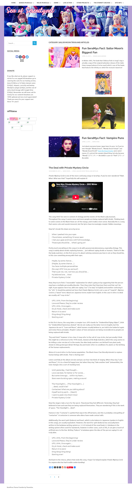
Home (13, 3)
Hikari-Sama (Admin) (99, 56)
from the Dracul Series (105, 151)
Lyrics (74, 171)
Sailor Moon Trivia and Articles (87, 171)
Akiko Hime (95, 141)
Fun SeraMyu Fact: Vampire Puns (103, 138)
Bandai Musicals (25, 3)
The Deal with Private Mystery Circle (69, 167)
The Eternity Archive (102, 3)
